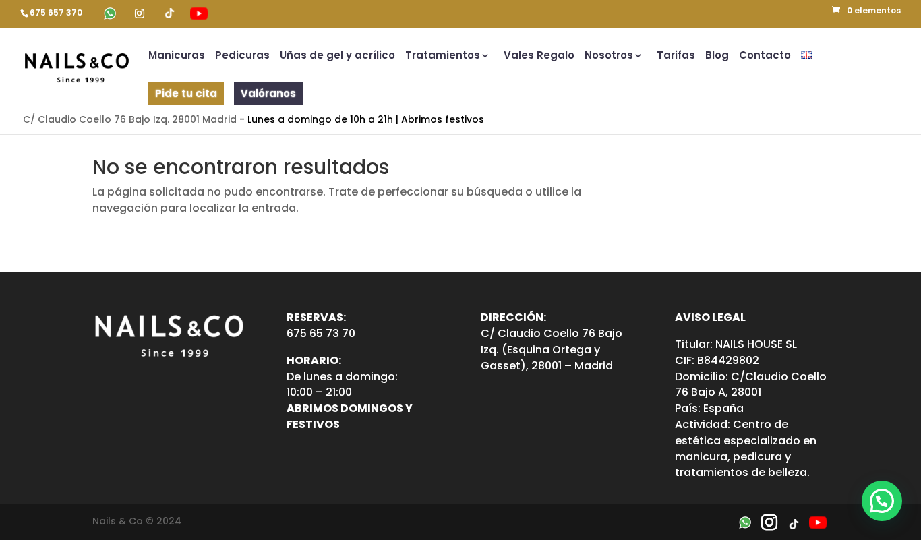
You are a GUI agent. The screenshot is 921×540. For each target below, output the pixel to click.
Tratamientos (442, 56)
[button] (882, 501)
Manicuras (176, 56)
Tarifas (676, 56)
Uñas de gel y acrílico (337, 56)
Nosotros (609, 56)
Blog (717, 56)
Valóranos (268, 93)
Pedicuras (242, 56)
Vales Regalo (539, 56)
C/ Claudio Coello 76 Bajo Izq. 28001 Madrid (130, 119)
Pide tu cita (186, 93)
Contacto (765, 56)
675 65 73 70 (321, 333)
